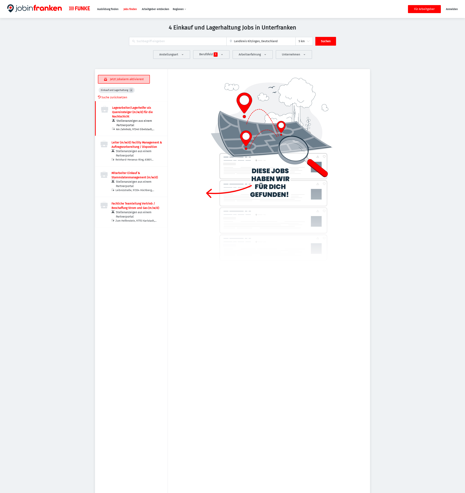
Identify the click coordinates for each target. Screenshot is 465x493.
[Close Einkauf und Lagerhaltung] (131, 90)
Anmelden (452, 9)
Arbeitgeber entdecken (155, 9)
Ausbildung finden (107, 9)
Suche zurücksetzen (114, 97)
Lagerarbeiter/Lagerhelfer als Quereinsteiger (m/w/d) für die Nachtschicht (132, 112)
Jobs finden (130, 9)
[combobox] (178, 41)
